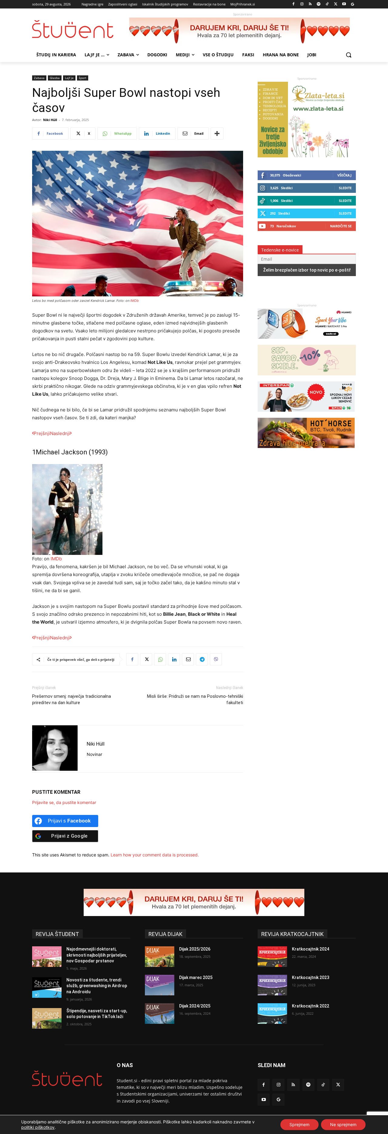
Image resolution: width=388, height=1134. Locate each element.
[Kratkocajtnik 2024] (272, 956)
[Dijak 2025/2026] (159, 956)
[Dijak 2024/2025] (159, 1013)
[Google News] (352, 4)
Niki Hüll (50, 119)
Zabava (39, 78)
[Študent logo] (80, 29)
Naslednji (60, 433)
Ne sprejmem (343, 1124)
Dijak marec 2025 (195, 977)
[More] (217, 133)
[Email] (188, 659)
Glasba (55, 78)
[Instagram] (301, 4)
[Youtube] (343, 4)
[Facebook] (293, 4)
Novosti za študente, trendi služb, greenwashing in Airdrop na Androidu (96, 985)
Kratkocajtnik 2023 (310, 977)
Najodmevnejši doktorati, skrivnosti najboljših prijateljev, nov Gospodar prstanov (96, 955)
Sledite (345, 188)
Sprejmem (299, 1124)
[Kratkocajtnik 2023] (272, 985)
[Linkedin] (174, 659)
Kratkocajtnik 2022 (310, 1006)
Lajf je (69, 78)
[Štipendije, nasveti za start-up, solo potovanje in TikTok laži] (47, 1018)
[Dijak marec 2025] (159, 985)
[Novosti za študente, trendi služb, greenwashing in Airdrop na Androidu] (47, 987)
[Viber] (216, 659)
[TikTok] (327, 4)
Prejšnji (42, 433)
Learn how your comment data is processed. (155, 854)
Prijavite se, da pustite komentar (64, 802)
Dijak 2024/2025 (194, 1006)
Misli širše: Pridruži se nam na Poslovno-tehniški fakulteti (195, 699)
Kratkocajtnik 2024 (310, 949)
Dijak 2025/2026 (194, 949)
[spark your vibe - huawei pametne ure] (306, 341)
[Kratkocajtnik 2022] (272, 1013)
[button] (348, 55)
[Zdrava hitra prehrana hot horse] (306, 451)
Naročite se (341, 226)
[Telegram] (202, 659)
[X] (335, 4)
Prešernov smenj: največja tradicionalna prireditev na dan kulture (71, 699)
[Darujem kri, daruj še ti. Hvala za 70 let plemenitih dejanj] (242, 31)
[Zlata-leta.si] (303, 156)
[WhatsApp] (160, 659)
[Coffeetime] (307, 378)
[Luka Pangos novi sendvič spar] (306, 414)
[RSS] (310, 4)
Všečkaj (344, 175)
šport (82, 78)
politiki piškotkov (38, 1127)
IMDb (134, 300)
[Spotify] (318, 4)
